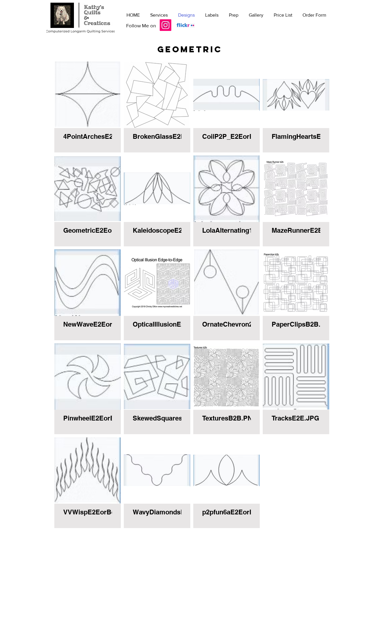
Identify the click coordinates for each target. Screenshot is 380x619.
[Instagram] (165, 25)
